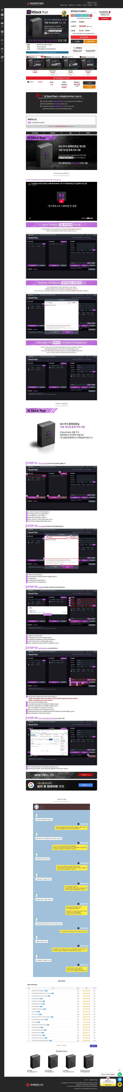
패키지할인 (79, 5)
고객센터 (95, 5)
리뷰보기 (88, 133)
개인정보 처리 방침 (93, 1080)
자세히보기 (84, 775)
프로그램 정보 (35, 133)
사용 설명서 (52, 133)
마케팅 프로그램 (72, 5)
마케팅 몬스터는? (63, 5)
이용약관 (86, 1080)
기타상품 (84, 5)
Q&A (70, 133)
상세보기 (52, 74)
